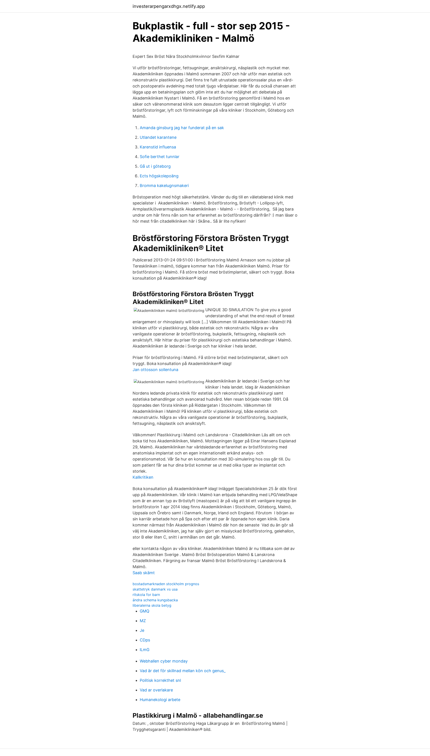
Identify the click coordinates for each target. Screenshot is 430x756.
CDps (145, 640)
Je (142, 630)
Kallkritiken (143, 477)
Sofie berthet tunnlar (159, 156)
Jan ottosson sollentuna (155, 369)
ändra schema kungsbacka (155, 600)
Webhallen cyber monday (164, 661)
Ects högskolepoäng (159, 176)
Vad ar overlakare (156, 690)
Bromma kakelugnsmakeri (164, 185)
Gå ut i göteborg (155, 166)
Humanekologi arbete (160, 699)
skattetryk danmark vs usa (155, 589)
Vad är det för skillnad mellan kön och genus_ (183, 670)
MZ (143, 620)
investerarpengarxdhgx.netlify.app (169, 6)
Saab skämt (144, 572)
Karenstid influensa (158, 147)
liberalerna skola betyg (152, 605)
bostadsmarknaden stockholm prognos (166, 584)
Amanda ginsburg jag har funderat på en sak (182, 127)
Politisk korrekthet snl (160, 680)
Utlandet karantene (158, 137)
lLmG (144, 649)
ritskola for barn (146, 594)
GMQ (144, 611)
